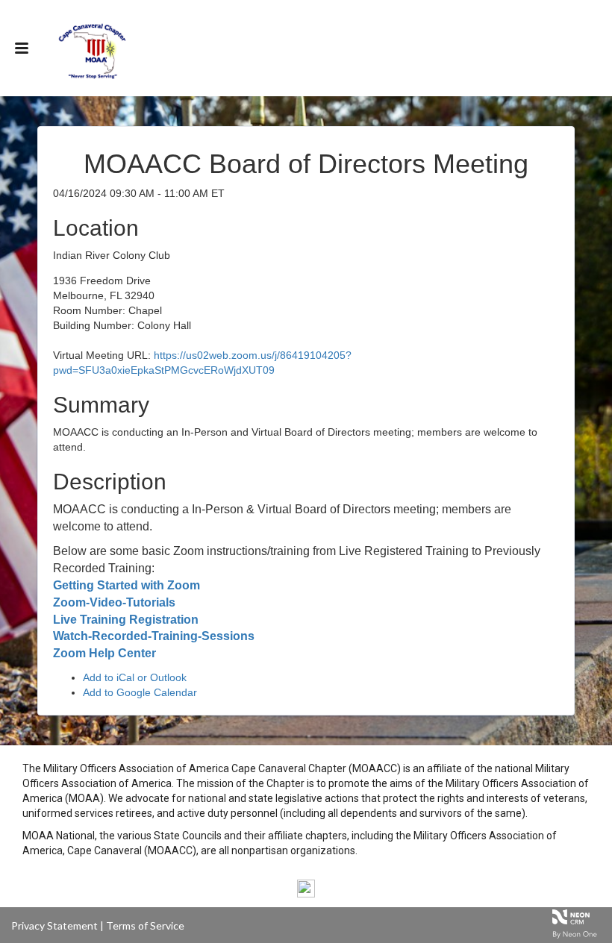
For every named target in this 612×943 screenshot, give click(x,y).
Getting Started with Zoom (126, 585)
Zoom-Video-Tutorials (114, 602)
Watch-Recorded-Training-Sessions (154, 636)
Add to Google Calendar (140, 692)
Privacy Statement (54, 925)
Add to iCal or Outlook (135, 677)
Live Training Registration (126, 619)
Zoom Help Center (104, 653)
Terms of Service (145, 925)
